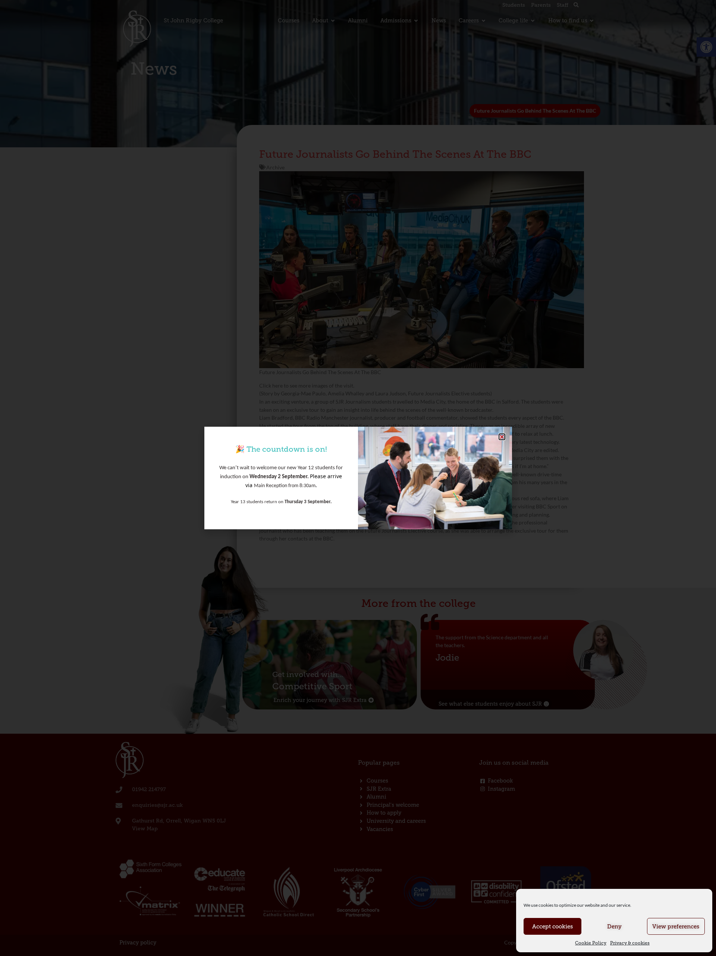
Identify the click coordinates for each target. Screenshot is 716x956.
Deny (614, 926)
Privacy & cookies (630, 943)
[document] (358, 478)
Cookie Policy (590, 943)
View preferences (675, 926)
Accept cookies (552, 926)
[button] (502, 436)
